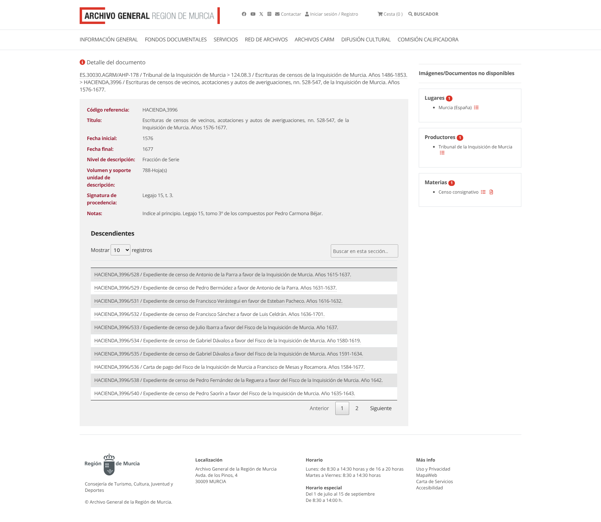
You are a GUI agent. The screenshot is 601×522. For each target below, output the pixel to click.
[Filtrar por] (476, 107)
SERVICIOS (226, 39)
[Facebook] (244, 14)
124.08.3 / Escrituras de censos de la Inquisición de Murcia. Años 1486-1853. (319, 75)
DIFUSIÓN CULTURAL (366, 39)
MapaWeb (426, 475)
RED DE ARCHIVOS (266, 39)
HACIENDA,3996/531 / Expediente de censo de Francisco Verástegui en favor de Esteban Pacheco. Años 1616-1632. (218, 301)
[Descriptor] (491, 192)
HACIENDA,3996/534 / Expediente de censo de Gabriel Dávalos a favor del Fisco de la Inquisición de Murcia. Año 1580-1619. (227, 340)
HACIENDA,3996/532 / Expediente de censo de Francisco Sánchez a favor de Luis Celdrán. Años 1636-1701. (209, 314)
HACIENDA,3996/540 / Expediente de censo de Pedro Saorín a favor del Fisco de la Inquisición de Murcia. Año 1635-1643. (224, 393)
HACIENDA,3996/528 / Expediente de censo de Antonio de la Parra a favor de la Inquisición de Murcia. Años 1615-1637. (222, 274)
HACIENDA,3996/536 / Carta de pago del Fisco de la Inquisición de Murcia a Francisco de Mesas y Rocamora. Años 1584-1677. (229, 367)
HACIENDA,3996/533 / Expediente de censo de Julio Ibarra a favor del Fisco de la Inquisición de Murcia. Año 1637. (216, 327)
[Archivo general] (150, 14)
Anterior (319, 408)
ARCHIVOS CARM (314, 39)
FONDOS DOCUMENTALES (176, 39)
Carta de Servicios (434, 481)
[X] (262, 14)
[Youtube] (253, 14)
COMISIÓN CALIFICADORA (428, 39)
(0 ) (393, 14)
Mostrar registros (121, 250)
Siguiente (381, 408)
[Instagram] (269, 14)
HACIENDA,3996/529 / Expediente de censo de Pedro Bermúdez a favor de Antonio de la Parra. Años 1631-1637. (215, 288)
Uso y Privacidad (433, 469)
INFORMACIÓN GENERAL (109, 39)
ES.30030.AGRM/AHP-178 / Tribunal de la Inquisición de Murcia (153, 75)
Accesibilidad (429, 487)
